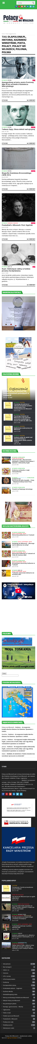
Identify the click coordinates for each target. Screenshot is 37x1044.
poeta (21, 43)
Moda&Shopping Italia (10, 994)
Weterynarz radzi (8, 1028)
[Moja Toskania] (18, 668)
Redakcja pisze (7, 1025)
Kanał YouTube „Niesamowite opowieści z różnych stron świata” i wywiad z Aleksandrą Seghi (23, 461)
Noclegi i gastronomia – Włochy (13, 1007)
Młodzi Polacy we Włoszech (11, 1000)
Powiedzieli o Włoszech (13, 223)
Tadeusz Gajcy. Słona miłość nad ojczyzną (18, 129)
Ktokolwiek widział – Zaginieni (12, 988)
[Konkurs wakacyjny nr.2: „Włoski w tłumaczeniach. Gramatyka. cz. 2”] (6, 936)
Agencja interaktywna (12, 1037)
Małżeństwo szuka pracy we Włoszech (23, 428)
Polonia (21, 49)
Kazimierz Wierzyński (14, 41)
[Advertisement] (15, 617)
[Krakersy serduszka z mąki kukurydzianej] (6, 471)
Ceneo (4, 673)
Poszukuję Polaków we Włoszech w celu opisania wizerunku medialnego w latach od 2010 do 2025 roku (23, 418)
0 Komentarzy (31, 100)
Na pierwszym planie (16, 479)
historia (7, 39)
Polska (6, 52)
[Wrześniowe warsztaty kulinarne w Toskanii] (6, 563)
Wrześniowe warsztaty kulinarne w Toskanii (23, 564)
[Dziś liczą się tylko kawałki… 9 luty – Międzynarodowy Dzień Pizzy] (6, 480)
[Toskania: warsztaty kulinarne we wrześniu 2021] (6, 573)
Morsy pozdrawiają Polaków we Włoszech (16, 997)
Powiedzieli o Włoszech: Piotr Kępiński (17, 225)
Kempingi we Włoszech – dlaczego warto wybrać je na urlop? (23, 544)
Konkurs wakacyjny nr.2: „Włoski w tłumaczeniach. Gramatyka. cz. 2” (23, 936)
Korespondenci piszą (22, 477)
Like (34, 127)
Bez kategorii (7, 967)
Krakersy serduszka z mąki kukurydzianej (21, 471)
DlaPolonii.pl (17, 36)
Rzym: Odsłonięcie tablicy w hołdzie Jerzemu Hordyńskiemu (16, 270)
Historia (9, 80)
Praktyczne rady (27, 915)
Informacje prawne (22, 914)
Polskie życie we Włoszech (18, 458)
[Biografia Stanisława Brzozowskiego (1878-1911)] (18, 159)
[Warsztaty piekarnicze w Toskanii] (6, 535)
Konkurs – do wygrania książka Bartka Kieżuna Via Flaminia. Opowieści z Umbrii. (17, 729)
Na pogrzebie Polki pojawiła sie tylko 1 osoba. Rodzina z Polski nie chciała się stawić (23, 907)
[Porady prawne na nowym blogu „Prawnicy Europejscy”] (6, 917)
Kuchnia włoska (21, 457)
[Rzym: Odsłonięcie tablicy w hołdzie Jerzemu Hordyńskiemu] (18, 254)
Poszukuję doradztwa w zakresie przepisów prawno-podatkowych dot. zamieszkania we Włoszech (23, 406)
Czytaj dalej (5, 100)
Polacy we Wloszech (14, 47)
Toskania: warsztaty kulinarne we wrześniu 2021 (23, 573)
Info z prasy (7, 976)
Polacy (6, 46)
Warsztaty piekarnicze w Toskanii (23, 535)
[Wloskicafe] (17, 645)
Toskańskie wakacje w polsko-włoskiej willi (22, 926)
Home (3, 34)
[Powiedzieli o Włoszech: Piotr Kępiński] (18, 207)
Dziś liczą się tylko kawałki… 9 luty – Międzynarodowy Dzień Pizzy (23, 481)
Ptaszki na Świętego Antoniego (22, 489)
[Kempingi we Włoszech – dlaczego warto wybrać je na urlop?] (6, 544)
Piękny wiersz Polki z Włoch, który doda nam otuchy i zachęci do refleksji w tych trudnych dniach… (23, 946)
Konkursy (20, 933)
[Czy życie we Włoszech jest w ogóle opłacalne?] (6, 897)
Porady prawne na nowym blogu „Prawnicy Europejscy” (22, 917)
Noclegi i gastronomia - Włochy (19, 533)
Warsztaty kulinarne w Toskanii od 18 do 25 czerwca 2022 (23, 554)
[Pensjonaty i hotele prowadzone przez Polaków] (6, 888)
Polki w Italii (7, 1013)
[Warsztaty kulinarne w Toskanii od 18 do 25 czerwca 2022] (6, 553)
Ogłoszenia (22, 402)
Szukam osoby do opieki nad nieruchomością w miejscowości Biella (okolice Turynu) (23, 439)
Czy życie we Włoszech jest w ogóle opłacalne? (23, 897)
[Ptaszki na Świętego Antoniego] (6, 490)
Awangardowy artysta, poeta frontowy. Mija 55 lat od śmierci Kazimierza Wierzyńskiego (18, 84)
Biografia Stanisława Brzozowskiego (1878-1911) (16, 174)
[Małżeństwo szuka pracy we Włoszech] (8, 429)
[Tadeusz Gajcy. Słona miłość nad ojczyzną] (18, 115)
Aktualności (4, 80)
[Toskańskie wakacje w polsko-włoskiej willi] (6, 927)
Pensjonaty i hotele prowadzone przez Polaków (22, 888)
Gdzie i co (10, 266)
